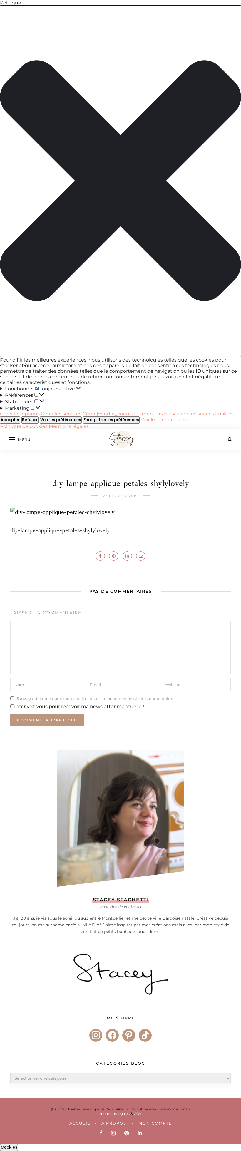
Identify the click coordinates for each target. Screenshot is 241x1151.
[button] (120, 181)
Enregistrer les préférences (111, 420)
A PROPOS (113, 1123)
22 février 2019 (120, 496)
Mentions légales (69, 426)
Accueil (80, 1123)
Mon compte (155, 1123)
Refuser (30, 420)
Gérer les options (20, 413)
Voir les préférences (60, 420)
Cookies (9, 1147)
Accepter (10, 420)
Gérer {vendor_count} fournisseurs (123, 413)
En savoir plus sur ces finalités (199, 413)
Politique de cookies (24, 426)
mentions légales (115, 1113)
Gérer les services (61, 413)
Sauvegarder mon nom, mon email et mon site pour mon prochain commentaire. (94, 698)
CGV (137, 1113)
